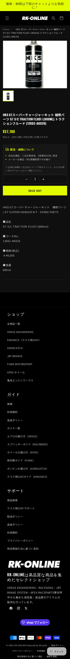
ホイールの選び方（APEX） (23, 452)
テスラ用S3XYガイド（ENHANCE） (28, 476)
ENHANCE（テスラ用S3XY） (24, 340)
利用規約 (12, 412)
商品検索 (12, 500)
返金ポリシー (15, 420)
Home (6, 29)
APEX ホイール (16, 372)
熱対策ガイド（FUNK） (21, 460)
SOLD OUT (35, 191)
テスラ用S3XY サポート (21, 508)
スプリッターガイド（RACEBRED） (28, 444)
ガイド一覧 (13, 428)
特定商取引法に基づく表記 (23, 548)
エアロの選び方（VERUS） (23, 436)
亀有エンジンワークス (20, 380)
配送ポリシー (15, 516)
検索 (9, 404)
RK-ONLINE (20, 645)
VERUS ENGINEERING (20, 332)
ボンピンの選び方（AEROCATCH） (28, 468)
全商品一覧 (13, 323)
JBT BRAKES (14, 356)
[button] (7, 18)
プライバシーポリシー (20, 540)
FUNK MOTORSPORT (19, 364)
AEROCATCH (14, 348)
